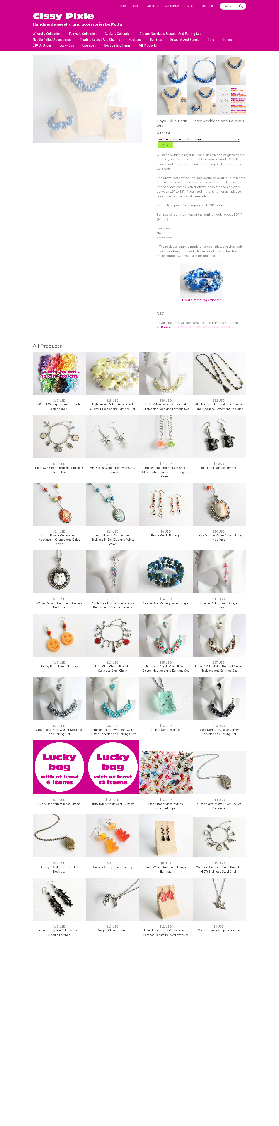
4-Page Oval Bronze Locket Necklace (59, 869)
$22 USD (219, 400)
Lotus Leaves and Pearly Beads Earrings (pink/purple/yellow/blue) (165, 932)
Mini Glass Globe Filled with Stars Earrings (112, 470)
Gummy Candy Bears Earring (112, 867)
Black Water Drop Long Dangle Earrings (166, 869)
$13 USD (59, 400)
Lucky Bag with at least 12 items (112, 803)
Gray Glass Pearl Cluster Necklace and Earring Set (59, 732)
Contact (190, 6)
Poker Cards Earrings (165, 535)
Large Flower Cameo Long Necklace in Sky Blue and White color (112, 540)
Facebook (152, 6)
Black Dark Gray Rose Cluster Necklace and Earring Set (219, 732)
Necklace (135, 39)
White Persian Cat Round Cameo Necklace (59, 605)
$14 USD (166, 464)
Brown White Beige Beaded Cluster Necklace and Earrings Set (219, 668)
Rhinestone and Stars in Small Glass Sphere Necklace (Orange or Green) (165, 472)
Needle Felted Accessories (52, 39)
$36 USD (166, 400)
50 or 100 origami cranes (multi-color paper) (59, 406)
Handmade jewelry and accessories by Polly (77, 23)
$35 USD (166, 662)
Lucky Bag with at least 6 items (59, 803)
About (137, 6)
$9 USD (219, 926)
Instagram (171, 6)
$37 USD (219, 662)
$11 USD (219, 599)
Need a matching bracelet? (201, 300)
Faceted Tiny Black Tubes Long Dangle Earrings (59, 932)
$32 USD (59, 726)
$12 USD (59, 863)
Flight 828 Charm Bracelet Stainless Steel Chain (59, 470)
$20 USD (219, 531)
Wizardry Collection (47, 33)
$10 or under (42, 45)
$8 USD (219, 464)
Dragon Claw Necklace (112, 930)
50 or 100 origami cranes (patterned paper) (165, 806)
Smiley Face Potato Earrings (59, 666)
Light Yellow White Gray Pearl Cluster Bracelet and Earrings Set (112, 406)
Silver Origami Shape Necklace (219, 930)
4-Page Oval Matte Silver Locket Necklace (219, 806)
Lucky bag (67, 45)
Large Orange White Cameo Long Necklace (219, 537)
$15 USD (112, 599)
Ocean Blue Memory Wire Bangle (165, 603)
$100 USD (112, 800)
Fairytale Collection (83, 33)
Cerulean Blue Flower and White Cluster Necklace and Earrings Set (112, 732)
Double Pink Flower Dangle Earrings (218, 605)
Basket (207, 6)
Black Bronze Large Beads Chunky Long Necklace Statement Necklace (219, 406)
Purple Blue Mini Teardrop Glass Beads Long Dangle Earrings (112, 605)
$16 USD (59, 464)
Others (227, 39)
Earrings (156, 39)
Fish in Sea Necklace (165, 729)
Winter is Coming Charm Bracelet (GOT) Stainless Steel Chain (219, 869)
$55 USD (59, 800)
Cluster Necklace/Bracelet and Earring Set (170, 33)
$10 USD (59, 662)
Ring (211, 39)
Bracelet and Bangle (184, 39)
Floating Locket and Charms (100, 39)
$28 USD (112, 400)
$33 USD (219, 726)
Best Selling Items (117, 45)
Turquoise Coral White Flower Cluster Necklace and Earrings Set (166, 668)
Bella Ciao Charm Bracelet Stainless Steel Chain (112, 668)
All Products (148, 45)
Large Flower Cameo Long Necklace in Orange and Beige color (59, 540)
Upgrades (89, 45)
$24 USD (59, 531)
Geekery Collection (118, 33)
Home (124, 6)
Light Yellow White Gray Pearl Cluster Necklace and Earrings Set (166, 406)
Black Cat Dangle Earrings (219, 467)
